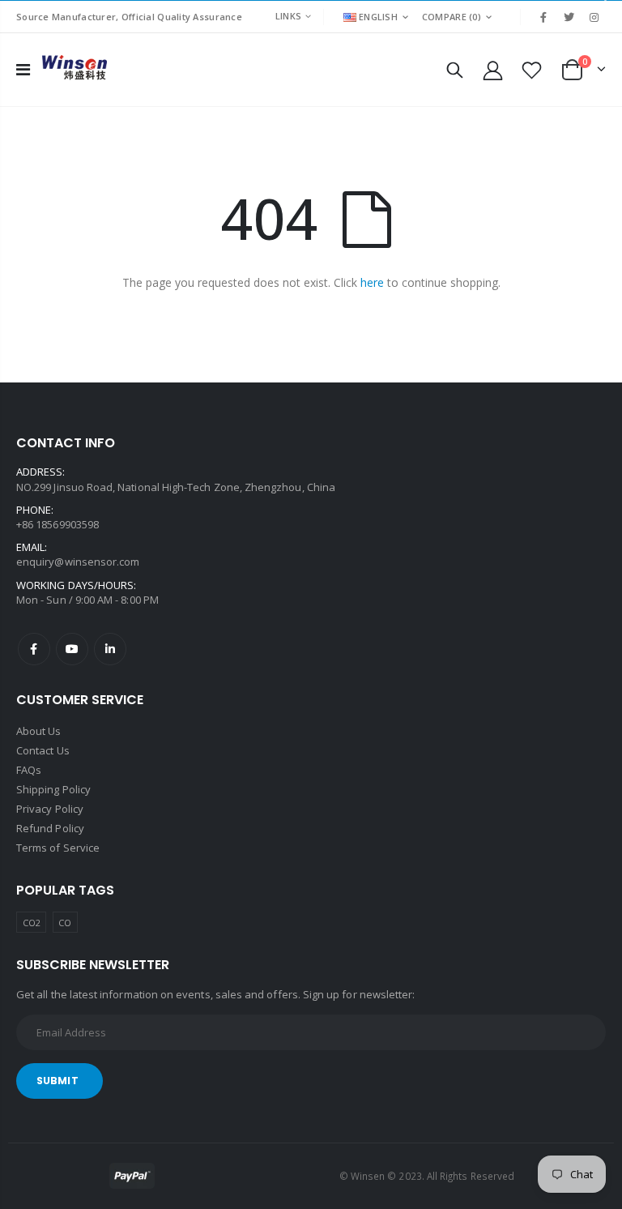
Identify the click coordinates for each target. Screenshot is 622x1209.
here (372, 282)
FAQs (28, 770)
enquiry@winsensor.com (77, 561)
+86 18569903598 (57, 524)
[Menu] (23, 69)
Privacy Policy (49, 808)
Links (288, 16)
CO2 (31, 922)
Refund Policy (50, 828)
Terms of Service (58, 847)
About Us (39, 731)
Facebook (34, 649)
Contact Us (43, 750)
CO (64, 922)
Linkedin (110, 649)
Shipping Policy (53, 789)
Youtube (72, 649)
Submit (57, 1080)
